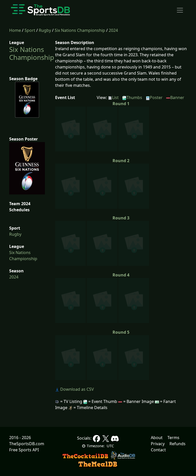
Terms (173, 437)
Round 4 (121, 275)
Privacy (158, 443)
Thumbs (134, 97)
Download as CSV (76, 389)
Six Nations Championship (80, 30)
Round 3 (121, 218)
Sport (29, 30)
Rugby (45, 30)
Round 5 (121, 332)
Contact (158, 450)
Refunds (177, 443)
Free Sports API (24, 450)
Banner (177, 97)
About (157, 437)
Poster (156, 97)
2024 (113, 30)
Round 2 (121, 160)
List (115, 97)
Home (15, 30)
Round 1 (121, 103)
